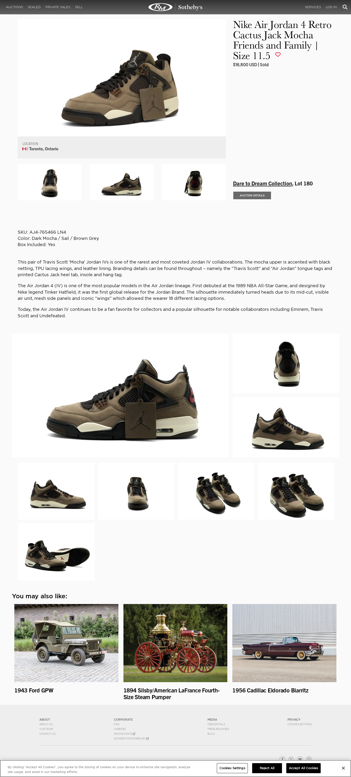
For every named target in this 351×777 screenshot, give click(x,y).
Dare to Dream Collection (262, 183)
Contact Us (47, 733)
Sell (79, 7)
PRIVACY (294, 719)
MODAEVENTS (123, 733)
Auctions (14, 7)
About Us (46, 724)
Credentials (216, 724)
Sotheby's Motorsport (130, 738)
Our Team (46, 729)
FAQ (116, 724)
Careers (120, 729)
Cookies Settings (299, 724)
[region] (175, 768)
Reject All (267, 768)
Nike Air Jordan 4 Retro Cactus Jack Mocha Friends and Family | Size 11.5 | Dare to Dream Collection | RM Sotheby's (175, 7)
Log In (331, 7)
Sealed (34, 7)
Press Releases (218, 729)
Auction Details (252, 195)
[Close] (343, 768)
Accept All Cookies (303, 768)
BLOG (211, 733)
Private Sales (57, 7)
